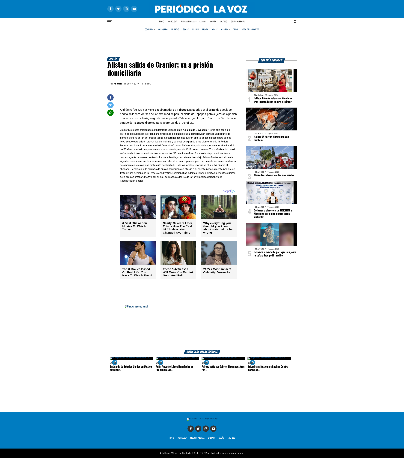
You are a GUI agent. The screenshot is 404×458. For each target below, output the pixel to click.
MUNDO (205, 29)
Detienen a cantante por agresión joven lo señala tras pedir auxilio (275, 254)
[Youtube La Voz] (213, 428)
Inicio (161, 21)
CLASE (214, 29)
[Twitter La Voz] (198, 428)
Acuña (213, 21)
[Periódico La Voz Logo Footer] (202, 418)
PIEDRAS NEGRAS (197, 438)
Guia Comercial (238, 21)
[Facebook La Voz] (190, 428)
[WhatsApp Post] (110, 112)
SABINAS (211, 438)
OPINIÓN (224, 29)
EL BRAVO (175, 29)
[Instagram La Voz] (206, 428)
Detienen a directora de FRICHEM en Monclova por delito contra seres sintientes (273, 214)
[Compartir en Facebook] (110, 97)
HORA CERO (163, 29)
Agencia (118, 83)
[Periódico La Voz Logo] (202, 14)
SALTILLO (231, 438)
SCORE (186, 29)
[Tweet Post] (110, 105)
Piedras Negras (188, 21)
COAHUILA (149, 29)
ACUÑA (221, 438)
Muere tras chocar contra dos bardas (274, 175)
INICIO (171, 438)
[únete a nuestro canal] (202, 327)
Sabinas (202, 21)
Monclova (172, 21)
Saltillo (223, 21)
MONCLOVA (182, 438)
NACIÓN (195, 29)
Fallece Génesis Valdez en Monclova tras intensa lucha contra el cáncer (273, 100)
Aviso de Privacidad (250, 29)
